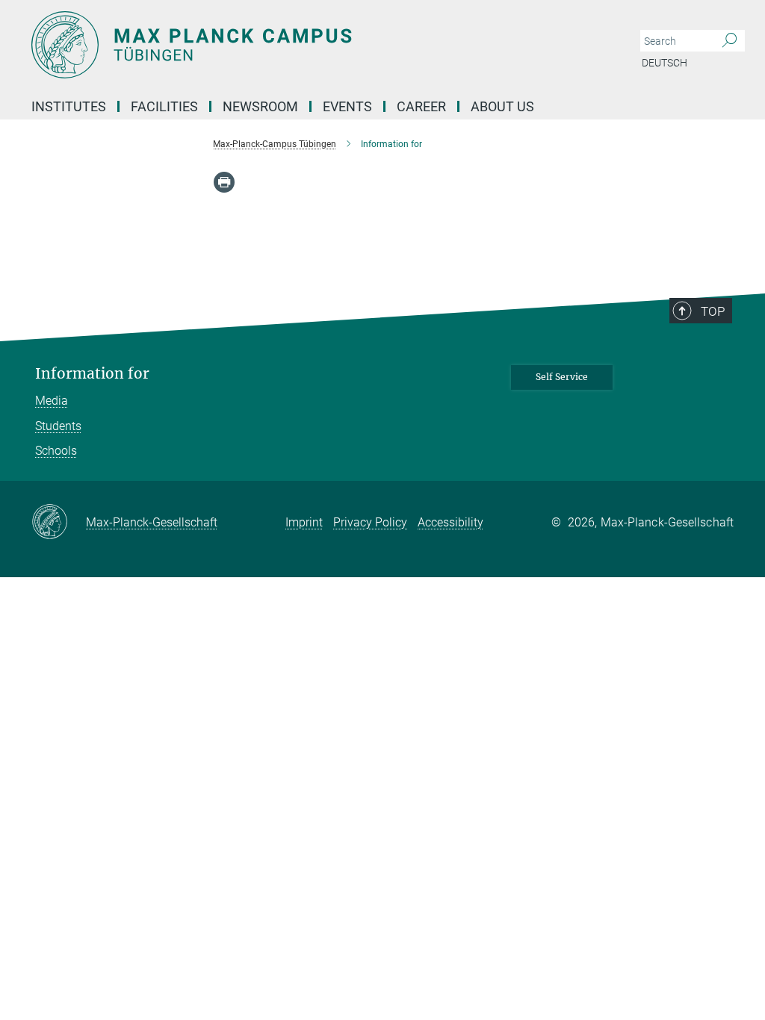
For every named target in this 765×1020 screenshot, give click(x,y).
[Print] (224, 182)
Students (58, 426)
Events (347, 106)
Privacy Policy (370, 522)
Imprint (304, 522)
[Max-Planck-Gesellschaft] (58, 523)
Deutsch (664, 63)
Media (51, 401)
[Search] (729, 41)
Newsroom (260, 106)
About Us (502, 106)
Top (713, 311)
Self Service (562, 376)
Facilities (164, 106)
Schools (56, 451)
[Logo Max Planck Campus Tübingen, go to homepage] (311, 44)
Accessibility (450, 522)
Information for (92, 373)
